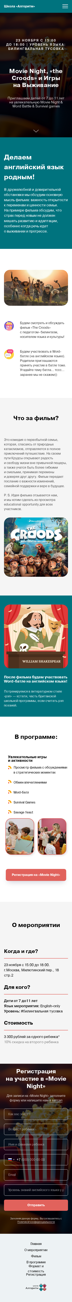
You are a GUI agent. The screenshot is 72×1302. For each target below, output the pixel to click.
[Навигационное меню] (65, 6)
